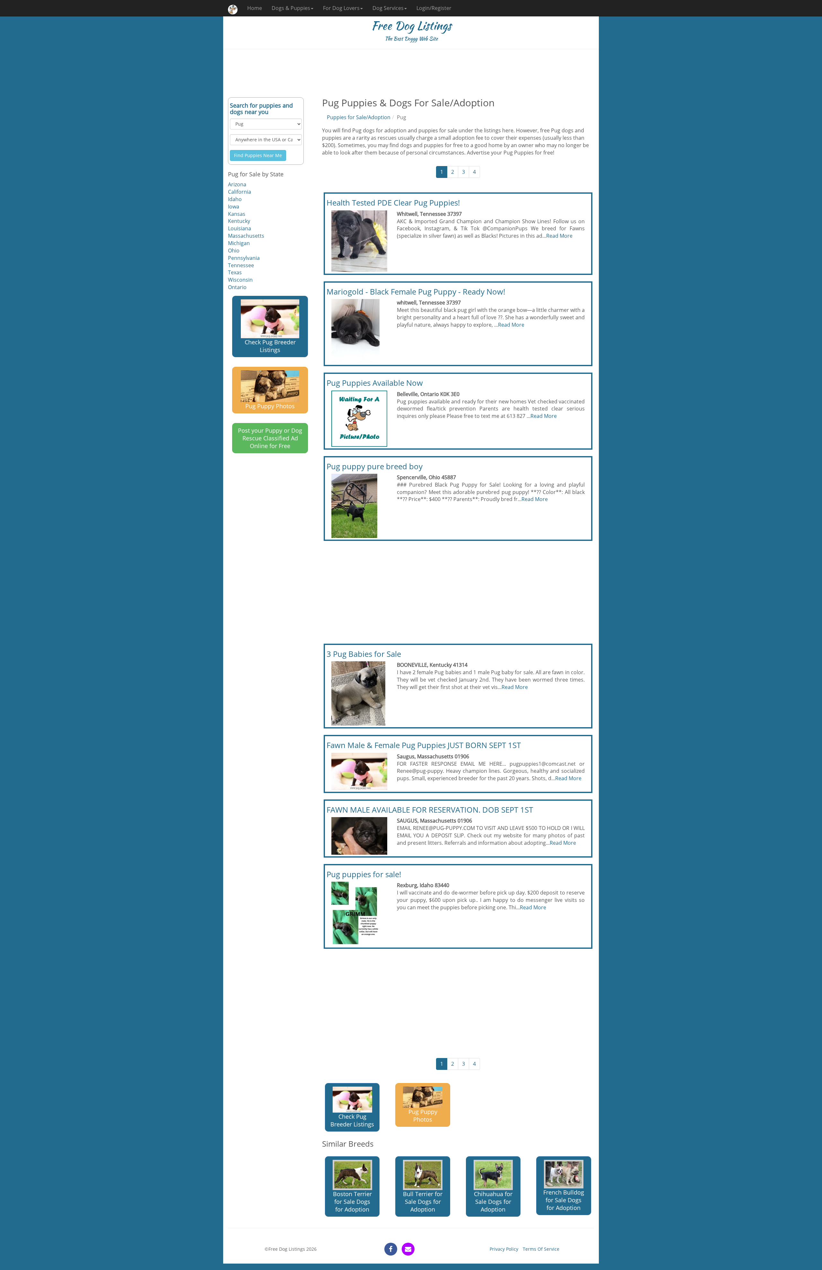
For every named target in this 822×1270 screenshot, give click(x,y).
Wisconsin (240, 279)
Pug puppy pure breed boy (375, 466)
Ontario (237, 287)
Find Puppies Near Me (258, 155)
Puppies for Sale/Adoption (358, 117)
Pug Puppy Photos (270, 406)
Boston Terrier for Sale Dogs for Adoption (352, 1201)
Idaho (235, 199)
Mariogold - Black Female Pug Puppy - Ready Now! (416, 291)
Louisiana (239, 228)
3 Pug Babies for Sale (364, 653)
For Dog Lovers (341, 8)
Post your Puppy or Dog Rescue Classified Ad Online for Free (270, 438)
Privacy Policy (504, 1249)
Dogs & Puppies (291, 8)
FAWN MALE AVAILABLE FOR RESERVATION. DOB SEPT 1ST (430, 809)
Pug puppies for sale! (364, 874)
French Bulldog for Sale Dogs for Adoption (563, 1200)
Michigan (239, 243)
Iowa (233, 206)
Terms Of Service (541, 1249)
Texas (235, 272)
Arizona (237, 184)
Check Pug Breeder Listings (270, 346)
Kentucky (239, 221)
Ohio (234, 250)
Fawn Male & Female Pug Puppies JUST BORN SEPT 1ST (424, 745)
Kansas (236, 213)
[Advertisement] (411, 73)
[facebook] (390, 1249)
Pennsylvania (244, 257)
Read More (559, 235)
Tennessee (241, 265)
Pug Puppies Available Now (375, 382)
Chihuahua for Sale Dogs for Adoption (493, 1201)
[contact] (408, 1249)
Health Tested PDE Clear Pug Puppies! (393, 202)
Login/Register (433, 8)
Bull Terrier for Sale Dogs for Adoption (422, 1201)
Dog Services (388, 8)
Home (254, 8)
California (239, 191)
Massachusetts (246, 235)
